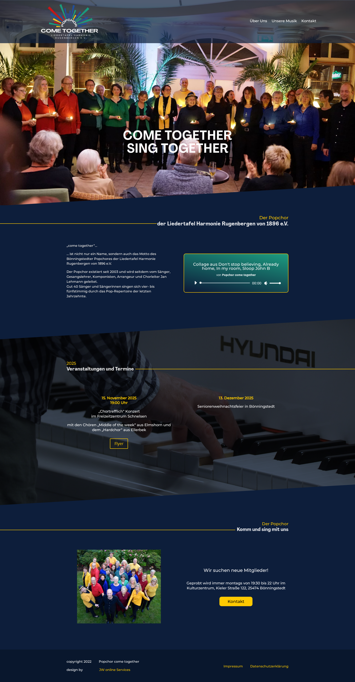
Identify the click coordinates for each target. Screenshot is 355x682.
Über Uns (258, 21)
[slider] (274, 283)
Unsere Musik (284, 21)
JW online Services (114, 670)
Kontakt (308, 21)
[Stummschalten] (266, 283)
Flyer (118, 443)
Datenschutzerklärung (269, 666)
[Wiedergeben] (195, 282)
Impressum (233, 666)
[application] (236, 283)
